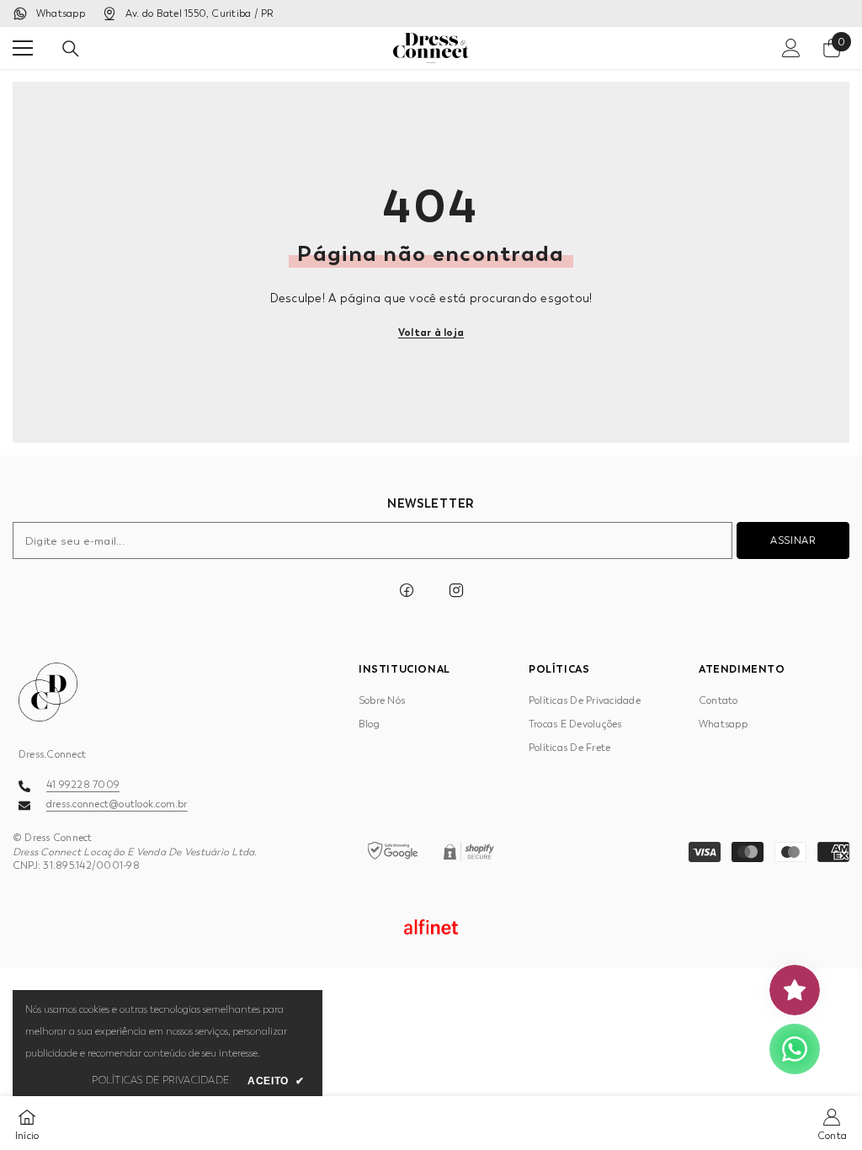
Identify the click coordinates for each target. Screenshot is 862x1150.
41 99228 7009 (83, 785)
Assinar (793, 540)
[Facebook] (406, 590)
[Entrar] (791, 48)
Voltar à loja (431, 332)
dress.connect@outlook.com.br (117, 804)
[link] (832, 1123)
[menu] (23, 48)
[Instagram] (456, 590)
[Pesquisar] (71, 49)
